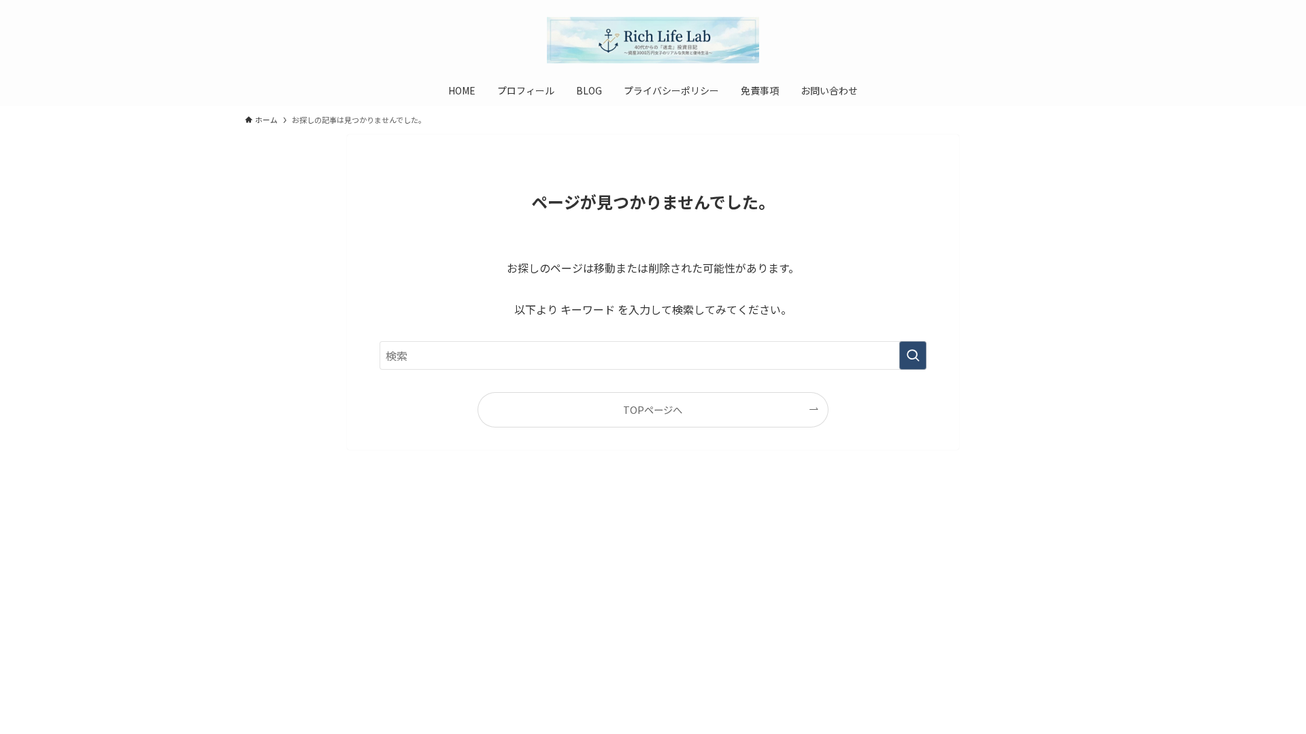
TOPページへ (652, 409)
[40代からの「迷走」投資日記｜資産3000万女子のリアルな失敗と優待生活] (653, 40)
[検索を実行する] (912, 355)
